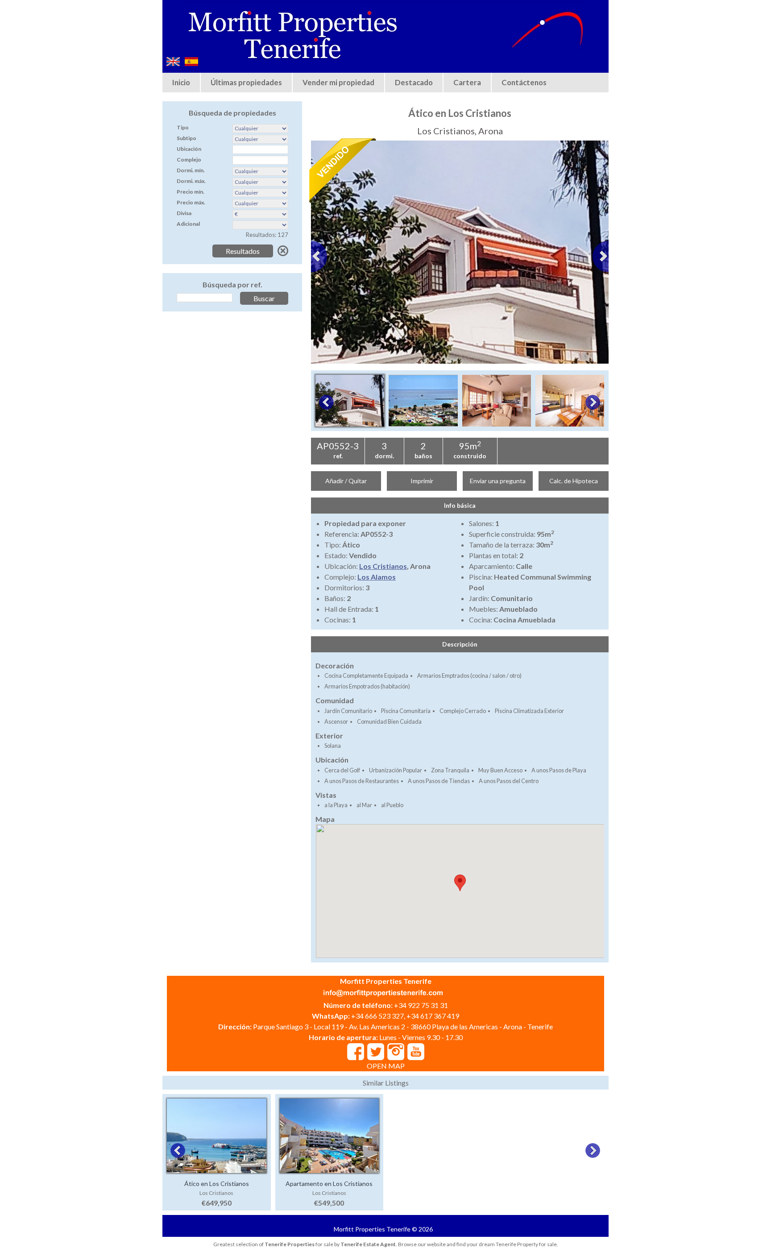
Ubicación (189, 148)
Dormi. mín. (191, 170)
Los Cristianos (383, 566)
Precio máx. (191, 202)
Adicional (188, 223)
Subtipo (186, 138)
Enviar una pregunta (498, 481)
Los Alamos (376, 576)
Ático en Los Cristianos (216, 1183)
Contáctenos (524, 82)
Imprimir (421, 481)
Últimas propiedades (246, 82)
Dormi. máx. (191, 181)
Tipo (183, 127)
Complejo (189, 159)
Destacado (414, 82)
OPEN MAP (386, 1065)
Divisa (184, 213)
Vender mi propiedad (338, 82)
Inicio (181, 82)
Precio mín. (190, 191)
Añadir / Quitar (346, 481)
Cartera (467, 82)
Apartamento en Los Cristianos (329, 1183)
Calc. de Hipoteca (573, 481)
